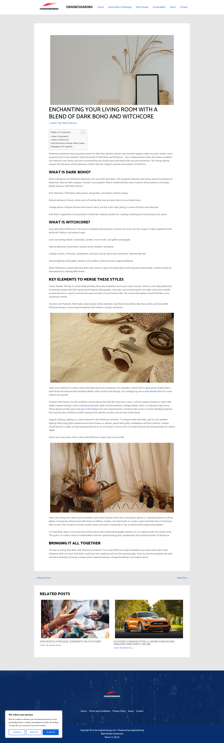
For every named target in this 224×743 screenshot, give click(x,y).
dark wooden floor (154, 391)
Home (101, 7)
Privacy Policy (119, 711)
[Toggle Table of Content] (82, 132)
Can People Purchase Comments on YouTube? (70, 642)
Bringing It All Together (62, 146)
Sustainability (159, 7)
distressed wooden (89, 405)
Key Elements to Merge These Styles (68, 143)
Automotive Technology (120, 7)
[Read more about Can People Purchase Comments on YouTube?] (75, 619)
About (173, 7)
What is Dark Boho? (60, 136)
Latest (53, 123)
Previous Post (42, 578)
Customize (17, 732)
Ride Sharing (142, 7)
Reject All (34, 732)
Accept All (51, 732)
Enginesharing (79, 7)
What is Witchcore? (60, 140)
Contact (184, 7)
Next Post (183, 578)
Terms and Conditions (99, 711)
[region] (33, 724)
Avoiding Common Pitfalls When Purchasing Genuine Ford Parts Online (144, 643)
